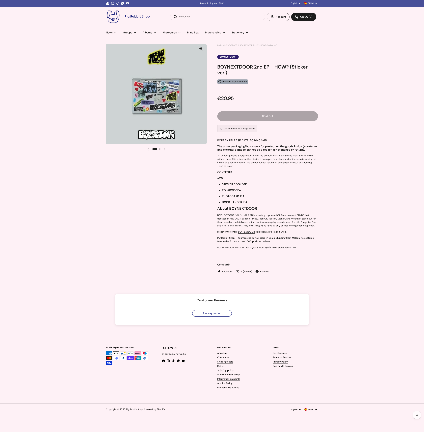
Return (220, 365)
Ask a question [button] (212, 313)
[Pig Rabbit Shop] (128, 17)
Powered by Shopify (154, 409)
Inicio (219, 45)
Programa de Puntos (228, 387)
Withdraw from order (228, 374)
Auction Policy (224, 383)
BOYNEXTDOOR (230, 45)
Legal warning (280, 353)
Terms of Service (282, 357)
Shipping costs (225, 361)
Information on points (228, 378)
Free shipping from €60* (212, 3)
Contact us (223, 357)
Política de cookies (283, 365)
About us (222, 353)
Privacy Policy (280, 361)
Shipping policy (225, 370)
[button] (303, 17)
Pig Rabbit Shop (134, 409)
